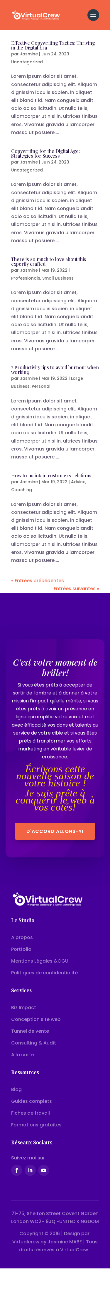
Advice (78, 482)
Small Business (58, 278)
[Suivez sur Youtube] (43, 1170)
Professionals (25, 278)
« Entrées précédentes (37, 580)
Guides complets (31, 1101)
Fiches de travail (30, 1113)
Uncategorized (27, 62)
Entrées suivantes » (76, 588)
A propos (22, 937)
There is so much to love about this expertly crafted (48, 261)
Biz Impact (23, 1007)
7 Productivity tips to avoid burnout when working (55, 369)
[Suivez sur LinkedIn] (30, 1170)
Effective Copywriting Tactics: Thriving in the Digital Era (53, 45)
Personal (41, 386)
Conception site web (36, 1019)
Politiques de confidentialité (44, 972)
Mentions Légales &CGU (39, 961)
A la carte (22, 1054)
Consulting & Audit (33, 1042)
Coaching (21, 490)
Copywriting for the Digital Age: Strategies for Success (45, 153)
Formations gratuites (36, 1124)
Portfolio (22, 949)
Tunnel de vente (30, 1031)
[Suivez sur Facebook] (16, 1170)
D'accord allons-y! (55, 831)
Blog (16, 1089)
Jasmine (29, 54)
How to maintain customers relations (51, 475)
